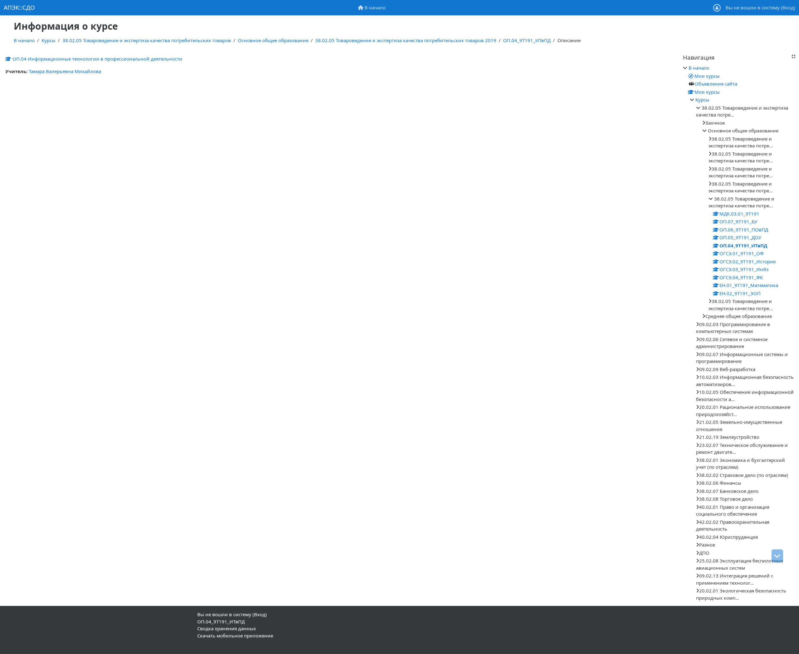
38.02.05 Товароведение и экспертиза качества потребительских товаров (146, 40)
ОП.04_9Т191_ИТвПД (527, 40)
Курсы (49, 40)
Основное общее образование (273, 40)
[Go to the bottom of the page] (777, 555)
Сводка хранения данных (226, 628)
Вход (788, 7)
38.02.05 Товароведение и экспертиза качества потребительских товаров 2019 (405, 40)
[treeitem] (739, 332)
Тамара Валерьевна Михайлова (65, 71)
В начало (24, 40)
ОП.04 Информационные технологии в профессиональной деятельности (97, 59)
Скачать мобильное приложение (235, 635)
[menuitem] (371, 7)
